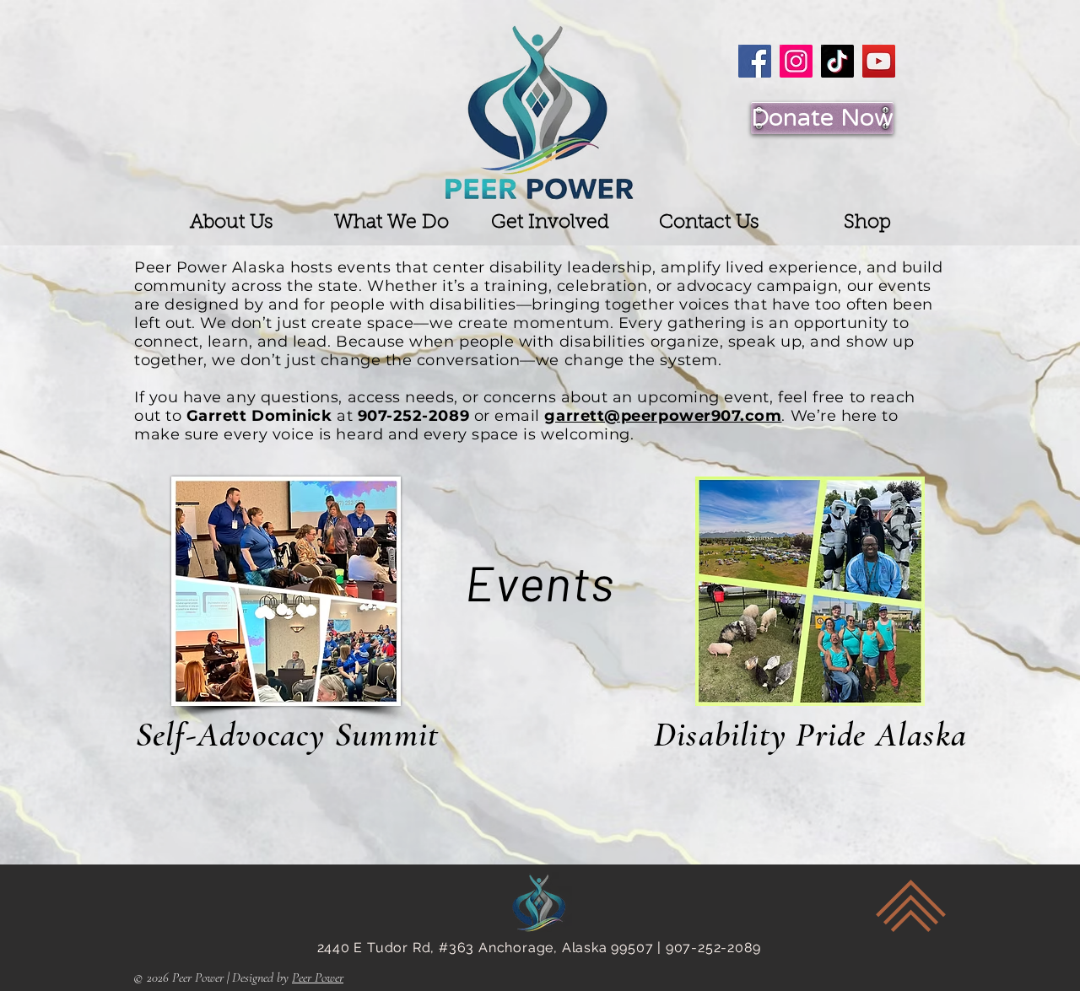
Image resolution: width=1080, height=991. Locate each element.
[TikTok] (837, 61)
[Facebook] (754, 61)
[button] (231, 223)
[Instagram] (796, 61)
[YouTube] (878, 61)
